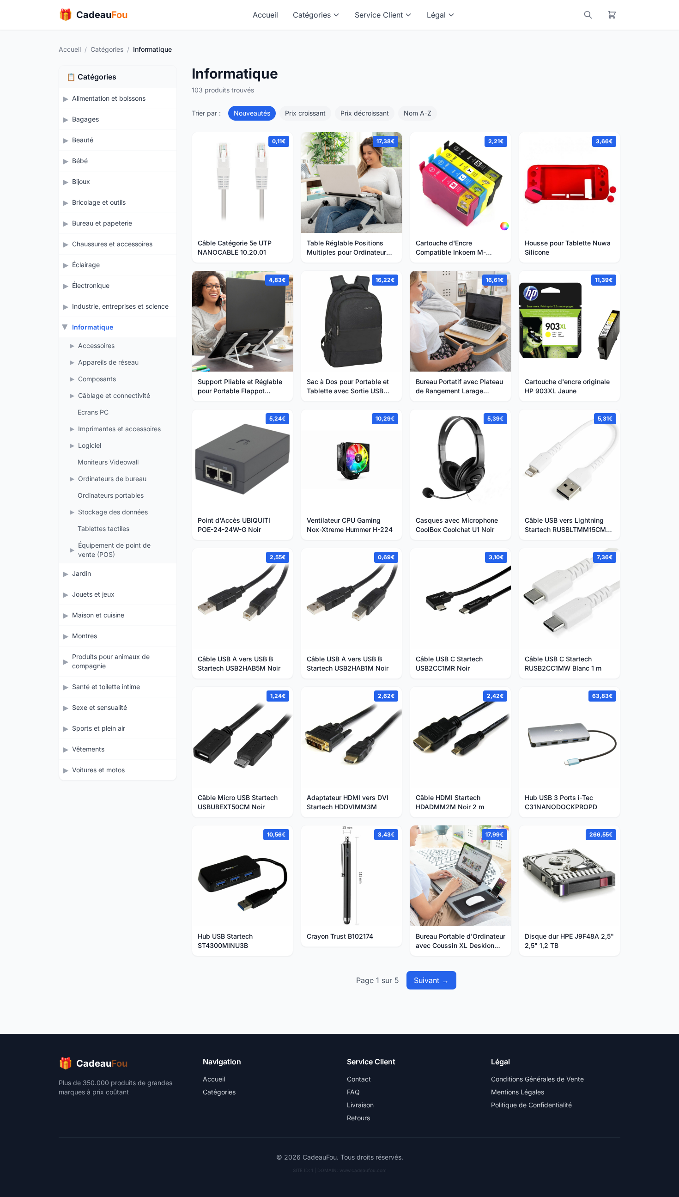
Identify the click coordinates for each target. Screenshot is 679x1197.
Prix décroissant (364, 113)
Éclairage (86, 265)
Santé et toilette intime (106, 686)
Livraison (360, 1105)
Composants (97, 379)
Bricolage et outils (99, 202)
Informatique (92, 327)
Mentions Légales (517, 1092)
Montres (84, 636)
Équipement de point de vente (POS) (114, 549)
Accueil (265, 14)
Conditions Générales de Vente (537, 1079)
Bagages (85, 119)
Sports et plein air (98, 728)
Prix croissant (305, 113)
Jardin (81, 573)
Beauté (82, 140)
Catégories (312, 14)
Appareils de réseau (108, 362)
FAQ (353, 1092)
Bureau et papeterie (102, 223)
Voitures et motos (98, 770)
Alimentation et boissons (109, 98)
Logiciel (89, 445)
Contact (359, 1079)
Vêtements (88, 749)
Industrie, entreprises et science (120, 306)
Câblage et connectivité (114, 395)
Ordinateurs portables (111, 495)
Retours (358, 1118)
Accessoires (96, 345)
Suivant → (431, 980)
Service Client (379, 14)
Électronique (90, 285)
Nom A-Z (417, 113)
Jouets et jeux (93, 594)
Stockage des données (113, 512)
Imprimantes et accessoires (119, 429)
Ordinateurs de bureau (112, 478)
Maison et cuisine (98, 615)
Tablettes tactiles (103, 528)
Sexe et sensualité (99, 707)
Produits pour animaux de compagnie (111, 661)
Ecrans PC (93, 412)
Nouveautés (252, 113)
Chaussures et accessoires (112, 244)
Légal (436, 14)
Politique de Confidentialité (531, 1105)
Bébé (80, 161)
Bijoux (81, 181)
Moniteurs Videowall (108, 462)
